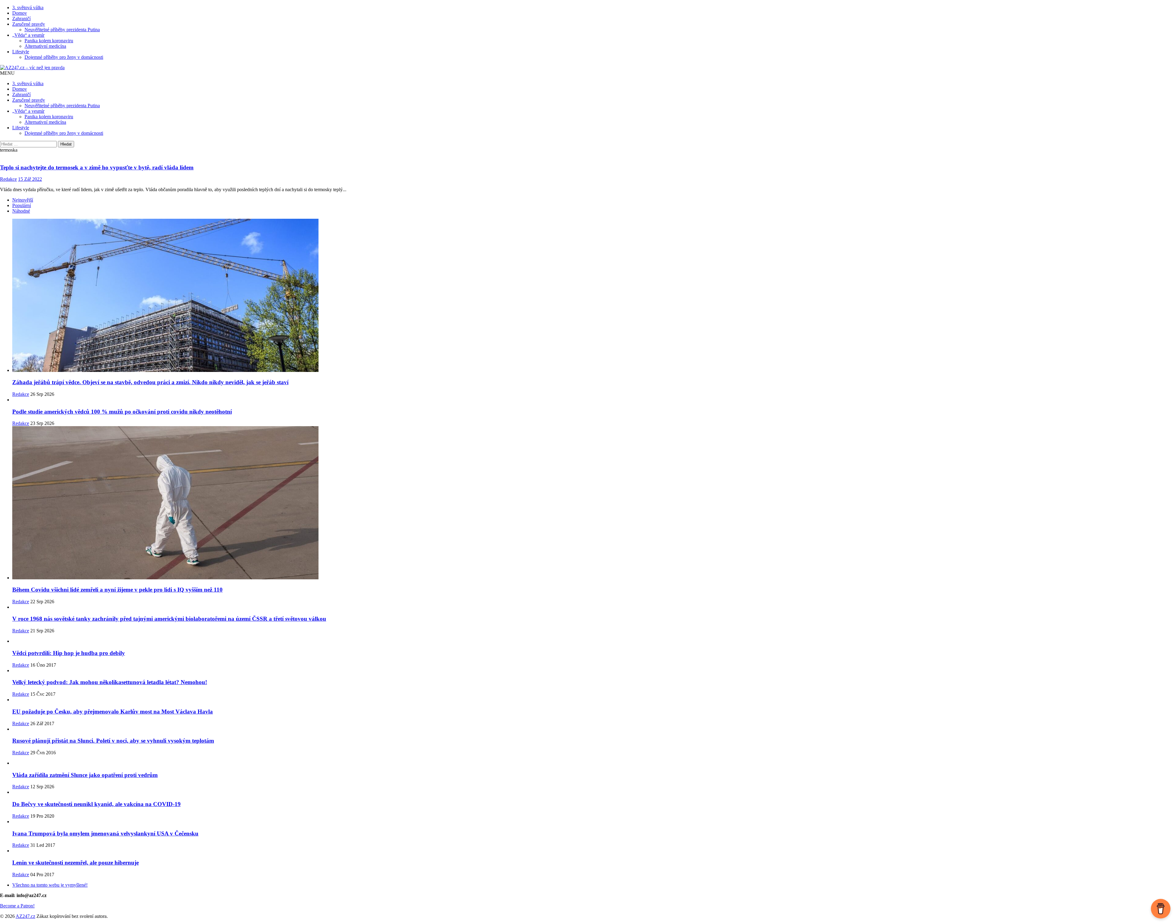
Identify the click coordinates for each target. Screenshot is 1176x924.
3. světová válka (27, 7)
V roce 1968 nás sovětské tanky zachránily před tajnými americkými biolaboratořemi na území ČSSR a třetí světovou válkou (169, 618)
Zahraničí (21, 18)
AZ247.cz (25, 916)
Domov (19, 13)
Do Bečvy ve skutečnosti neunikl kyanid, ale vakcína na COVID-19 (96, 804)
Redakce (8, 179)
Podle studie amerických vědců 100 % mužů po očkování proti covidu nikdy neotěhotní (122, 411)
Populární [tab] (21, 205)
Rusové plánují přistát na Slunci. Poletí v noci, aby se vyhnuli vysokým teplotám (113, 740)
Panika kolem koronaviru (48, 40)
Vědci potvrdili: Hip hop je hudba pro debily (68, 653)
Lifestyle (20, 51)
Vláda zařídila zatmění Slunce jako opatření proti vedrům (85, 775)
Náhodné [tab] (21, 211)
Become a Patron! (17, 905)
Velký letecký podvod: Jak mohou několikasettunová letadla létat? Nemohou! (109, 682)
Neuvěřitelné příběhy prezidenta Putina (62, 29)
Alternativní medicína (45, 46)
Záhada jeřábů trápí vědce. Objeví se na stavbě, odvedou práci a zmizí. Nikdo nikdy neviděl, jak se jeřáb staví (150, 382)
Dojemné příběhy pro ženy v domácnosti (63, 57)
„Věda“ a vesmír (28, 35)
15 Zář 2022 (30, 179)
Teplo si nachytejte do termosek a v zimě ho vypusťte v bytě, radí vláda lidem (97, 167)
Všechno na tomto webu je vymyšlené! (50, 885)
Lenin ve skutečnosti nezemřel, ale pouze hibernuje (75, 862)
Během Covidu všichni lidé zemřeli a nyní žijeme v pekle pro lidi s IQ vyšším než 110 (117, 589)
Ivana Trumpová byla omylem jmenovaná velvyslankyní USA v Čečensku (105, 833)
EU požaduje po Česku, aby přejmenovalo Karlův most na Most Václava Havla (112, 711)
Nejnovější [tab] (22, 200)
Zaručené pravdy (28, 24)
